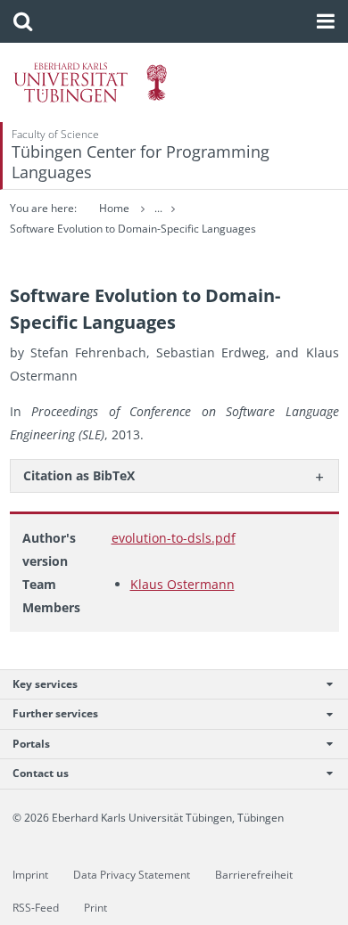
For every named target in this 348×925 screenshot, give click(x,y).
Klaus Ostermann (182, 584)
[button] (23, 21)
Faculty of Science (55, 134)
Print (95, 907)
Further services (55, 713)
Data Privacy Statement (131, 874)
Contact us (40, 773)
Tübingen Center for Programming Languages (140, 162)
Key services (45, 684)
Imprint (30, 874)
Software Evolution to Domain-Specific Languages (133, 228)
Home (114, 208)
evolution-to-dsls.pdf (174, 537)
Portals (31, 743)
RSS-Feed (35, 907)
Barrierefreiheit (254, 874)
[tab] (174, 475)
